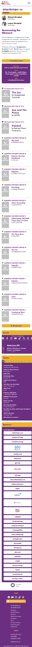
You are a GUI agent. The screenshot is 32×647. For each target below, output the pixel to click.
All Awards (17, 326)
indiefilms (17, 556)
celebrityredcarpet (17, 525)
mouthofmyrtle (17, 574)
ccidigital (18, 517)
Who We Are (13, 610)
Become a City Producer (16, 616)
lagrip (18, 488)
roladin (17, 561)
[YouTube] (15, 338)
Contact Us (13, 614)
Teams (6, 358)
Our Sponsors (14, 618)
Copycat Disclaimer (15, 624)
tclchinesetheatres (18, 484)
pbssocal (17, 552)
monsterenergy (18, 565)
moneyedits (17, 543)
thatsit (17, 570)
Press (12, 620)
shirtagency (17, 547)
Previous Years (17, 61)
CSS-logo (18, 475)
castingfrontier (18, 539)
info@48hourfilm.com (15, 642)
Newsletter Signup (18, 585)
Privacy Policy (14, 626)
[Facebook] (9, 597)
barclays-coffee (17, 578)
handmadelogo (18, 521)
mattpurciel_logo (17, 437)
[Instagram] (11, 338)
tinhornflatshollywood (17, 479)
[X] (24, 338)
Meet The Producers (15, 612)
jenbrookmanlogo (18, 534)
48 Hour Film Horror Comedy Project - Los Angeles (16, 349)
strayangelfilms (18, 530)
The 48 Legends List (16, 605)
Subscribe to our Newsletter (17, 601)
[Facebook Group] (3, 338)
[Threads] (28, 338)
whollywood (17, 454)
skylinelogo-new (17, 433)
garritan (17, 463)
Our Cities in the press (16, 622)
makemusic (17, 458)
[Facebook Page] (7, 338)
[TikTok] (19, 338)
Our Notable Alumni (16, 607)
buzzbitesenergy (17, 441)
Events (6, 333)
